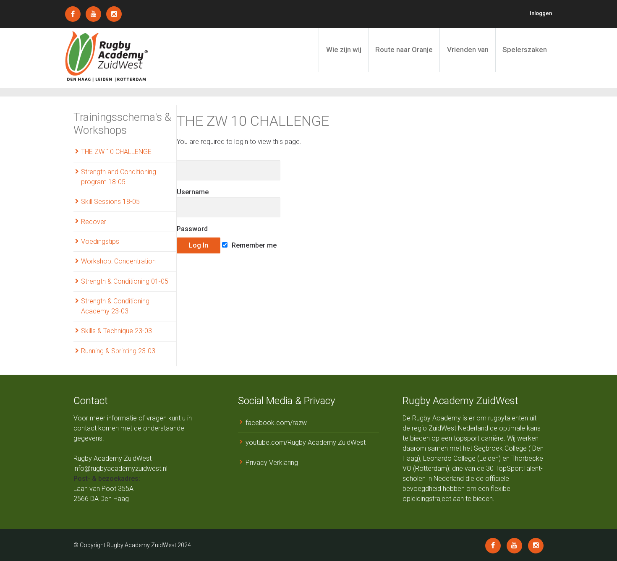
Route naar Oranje (404, 49)
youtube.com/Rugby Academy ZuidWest (306, 442)
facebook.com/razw (276, 423)
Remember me (253, 245)
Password (192, 229)
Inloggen (541, 13)
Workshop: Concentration (118, 261)
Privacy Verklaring (272, 463)
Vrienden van (468, 49)
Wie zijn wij (343, 49)
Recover (93, 222)
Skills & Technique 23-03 (116, 331)
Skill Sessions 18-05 (110, 202)
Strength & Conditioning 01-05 (124, 281)
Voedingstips (100, 241)
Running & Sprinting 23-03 (118, 351)
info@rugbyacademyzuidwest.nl (120, 468)
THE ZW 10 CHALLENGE (116, 152)
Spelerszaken (524, 49)
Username (193, 192)
